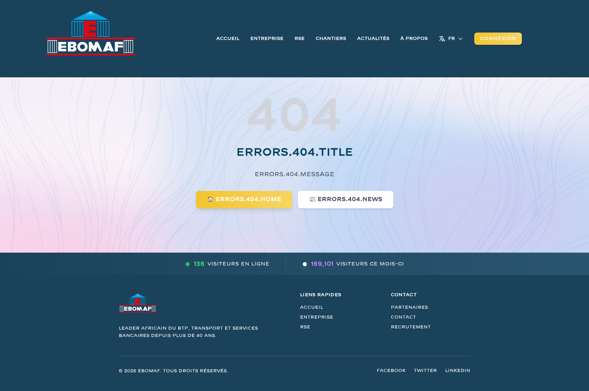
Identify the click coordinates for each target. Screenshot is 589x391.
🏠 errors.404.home (244, 199)
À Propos (414, 38)
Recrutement (411, 327)
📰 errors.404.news (345, 199)
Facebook (391, 370)
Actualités (373, 38)
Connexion (498, 38)
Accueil (227, 38)
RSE (299, 38)
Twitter (425, 370)
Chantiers (331, 38)
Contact (403, 317)
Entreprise (266, 38)
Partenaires (409, 307)
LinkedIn (457, 370)
